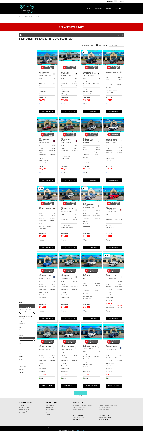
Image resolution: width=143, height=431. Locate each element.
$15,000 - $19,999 (24, 407)
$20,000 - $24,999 (24, 409)
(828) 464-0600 (77, 419)
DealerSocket (77, 426)
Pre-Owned (98, 8)
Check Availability (47, 111)
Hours (82, 417)
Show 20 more (80, 393)
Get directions (76, 411)
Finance (108, 8)
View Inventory (50, 405)
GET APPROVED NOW (72, 27)
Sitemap (82, 430)
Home (88, 8)
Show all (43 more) (80, 395)
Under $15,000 (23, 405)
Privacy (77, 430)
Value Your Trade (50, 411)
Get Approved (49, 407)
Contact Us (48, 414)
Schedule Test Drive (51, 409)
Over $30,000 (22, 413)
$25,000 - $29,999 (24, 411)
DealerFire (68, 426)
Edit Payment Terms (27, 311)
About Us (118, 8)
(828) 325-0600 (103, 419)
